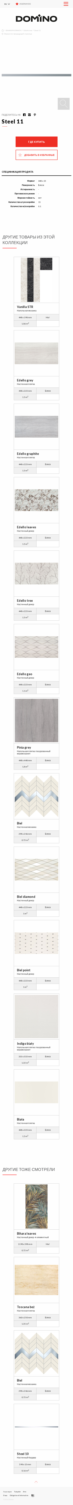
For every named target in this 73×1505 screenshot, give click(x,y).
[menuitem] (9, 4)
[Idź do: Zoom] (64, 104)
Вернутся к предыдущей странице (18, 34)
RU (5, 4)
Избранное (25, 4)
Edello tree (28, 30)
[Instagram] (28, 115)
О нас (5, 1495)
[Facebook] (23, 115)
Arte (24, 1491)
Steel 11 (37, 30)
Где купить (36, 141)
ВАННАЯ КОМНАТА (14, 30)
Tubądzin (17, 1492)
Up (36, 1482)
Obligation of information (19, 1495)
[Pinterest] (33, 115)
